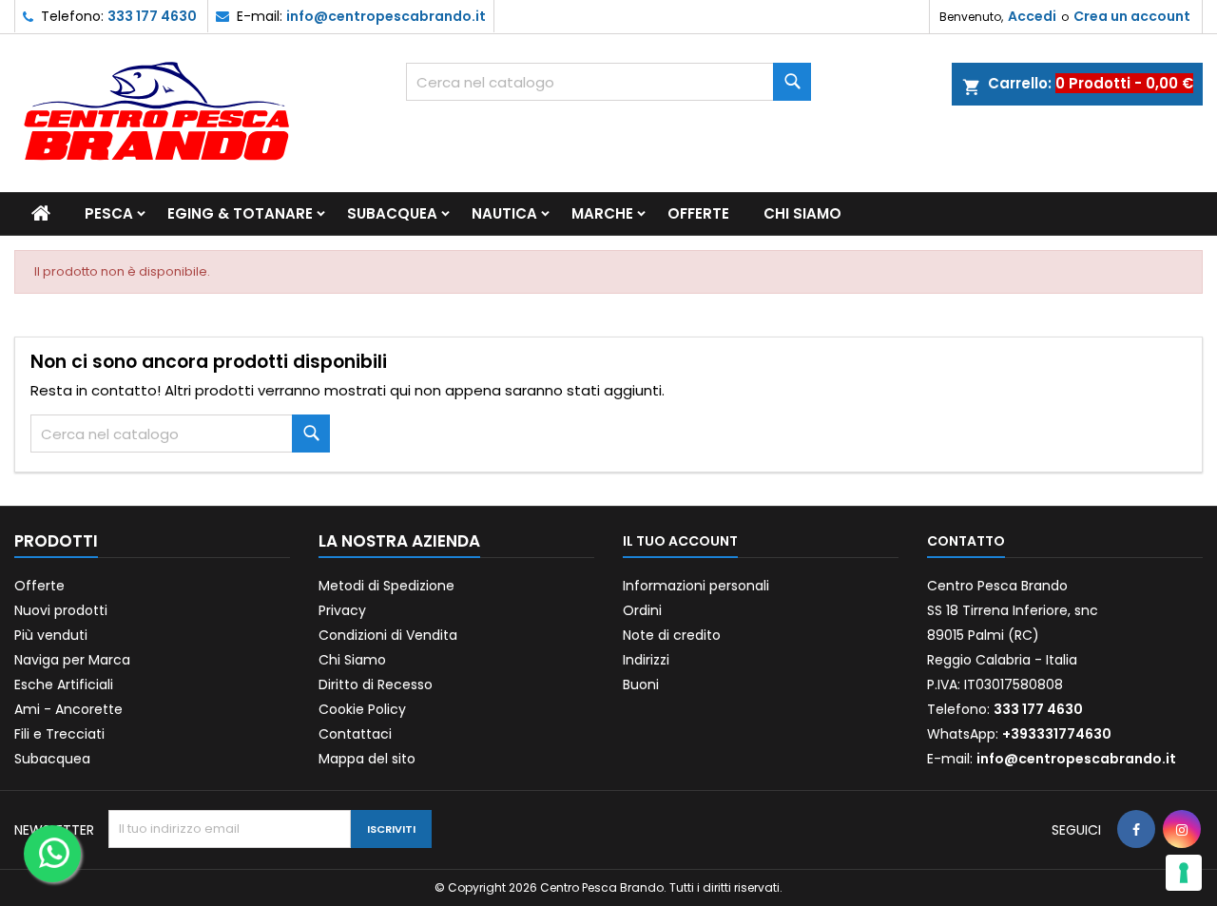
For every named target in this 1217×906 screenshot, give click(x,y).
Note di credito (672, 635)
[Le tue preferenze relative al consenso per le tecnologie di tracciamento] (1184, 873)
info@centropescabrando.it (386, 16)
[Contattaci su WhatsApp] (52, 853)
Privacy (342, 610)
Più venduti (50, 635)
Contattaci (355, 733)
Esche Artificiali (63, 684)
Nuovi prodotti (60, 610)
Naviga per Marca (72, 659)
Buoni (641, 684)
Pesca (109, 213)
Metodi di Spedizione (386, 585)
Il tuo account (680, 540)
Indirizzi (646, 659)
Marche (602, 213)
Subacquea (392, 213)
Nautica (504, 213)
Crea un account (1131, 16)
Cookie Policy (362, 709)
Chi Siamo (802, 213)
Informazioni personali (696, 585)
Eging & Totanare (240, 213)
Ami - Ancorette (68, 709)
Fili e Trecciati (59, 733)
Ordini (642, 610)
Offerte (698, 213)
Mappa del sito (367, 758)
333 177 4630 (152, 16)
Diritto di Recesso (376, 684)
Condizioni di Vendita (388, 635)
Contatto (966, 540)
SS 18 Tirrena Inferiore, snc (1012, 610)
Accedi (1032, 16)
